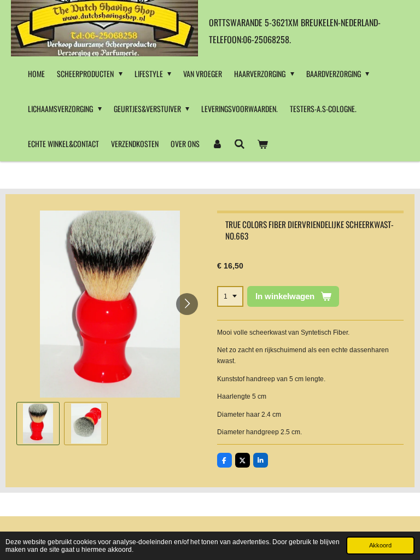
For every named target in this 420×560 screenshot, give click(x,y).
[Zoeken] (240, 143)
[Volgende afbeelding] (187, 304)
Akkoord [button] (380, 545)
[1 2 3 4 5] (230, 296)
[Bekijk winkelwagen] (262, 143)
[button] (38, 423)
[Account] (217, 143)
